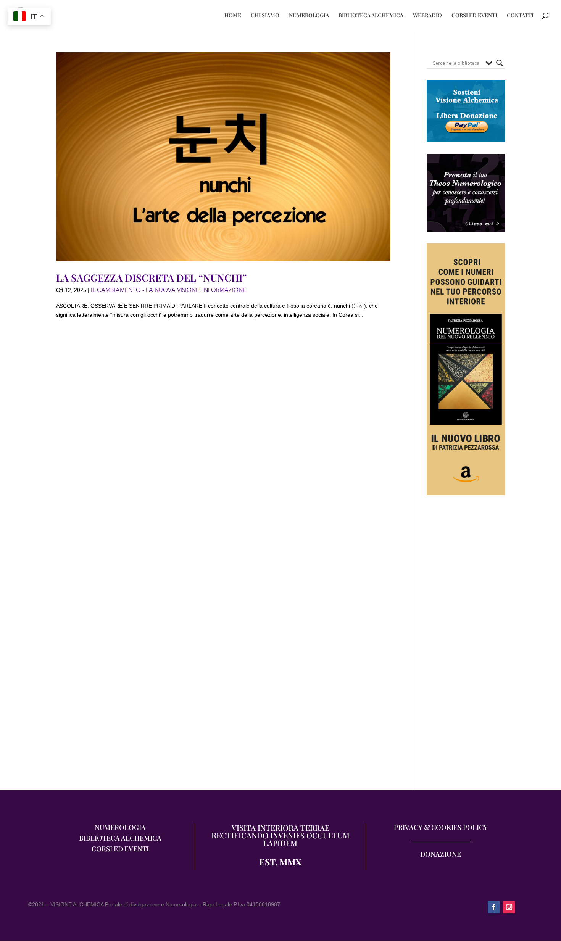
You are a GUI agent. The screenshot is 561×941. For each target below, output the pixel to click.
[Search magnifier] (499, 63)
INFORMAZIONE (224, 290)
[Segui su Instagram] (509, 907)
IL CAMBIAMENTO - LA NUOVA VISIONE (145, 290)
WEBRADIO (427, 16)
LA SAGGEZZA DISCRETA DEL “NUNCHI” (151, 277)
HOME (232, 16)
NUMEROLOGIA (309, 16)
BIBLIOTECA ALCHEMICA (371, 16)
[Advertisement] (466, 646)
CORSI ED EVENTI (474, 16)
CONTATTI (520, 16)
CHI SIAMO (265, 16)
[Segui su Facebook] (494, 907)
